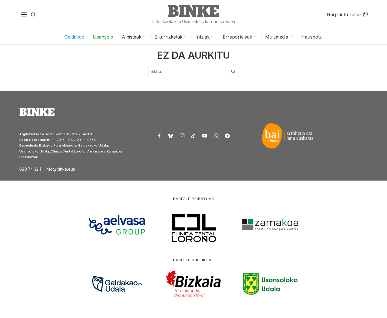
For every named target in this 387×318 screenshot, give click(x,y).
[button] (233, 71)
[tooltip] (159, 135)
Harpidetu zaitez (345, 14)
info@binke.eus (60, 169)
